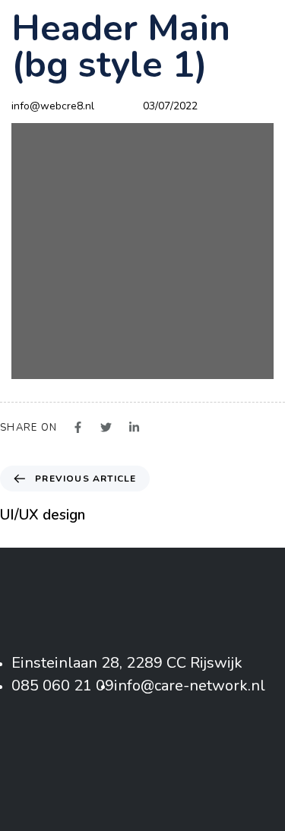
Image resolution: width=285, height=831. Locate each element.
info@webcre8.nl (52, 106)
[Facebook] (104, 753)
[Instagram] (180, 753)
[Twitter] (142, 753)
